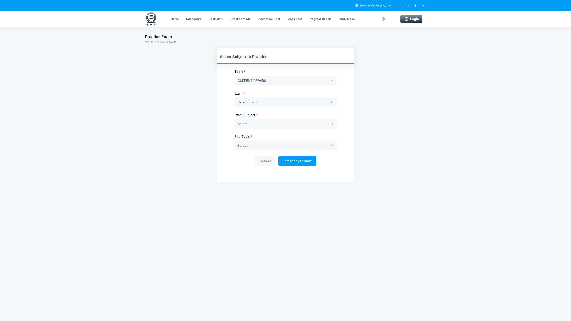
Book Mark (216, 19)
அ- (422, 5)
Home (175, 19)
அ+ (407, 5)
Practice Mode (241, 19)
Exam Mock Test (269, 19)
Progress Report (320, 19)
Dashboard (194, 19)
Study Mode (347, 19)
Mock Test (295, 19)
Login (414, 19)
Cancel (265, 161)
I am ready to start (297, 161)
